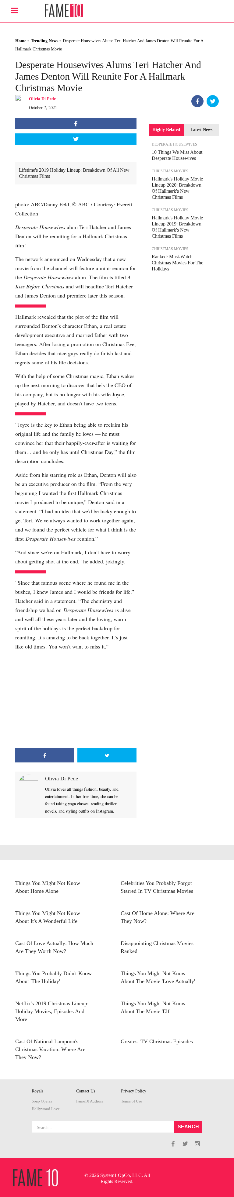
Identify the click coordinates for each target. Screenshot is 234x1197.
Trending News (44, 41)
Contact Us (85, 1091)
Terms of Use (131, 1101)
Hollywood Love (46, 1109)
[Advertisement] (75, 699)
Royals (37, 1091)
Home (20, 41)
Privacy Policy (133, 1091)
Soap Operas (42, 1101)
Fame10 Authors (89, 1101)
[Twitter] (212, 101)
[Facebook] (197, 101)
